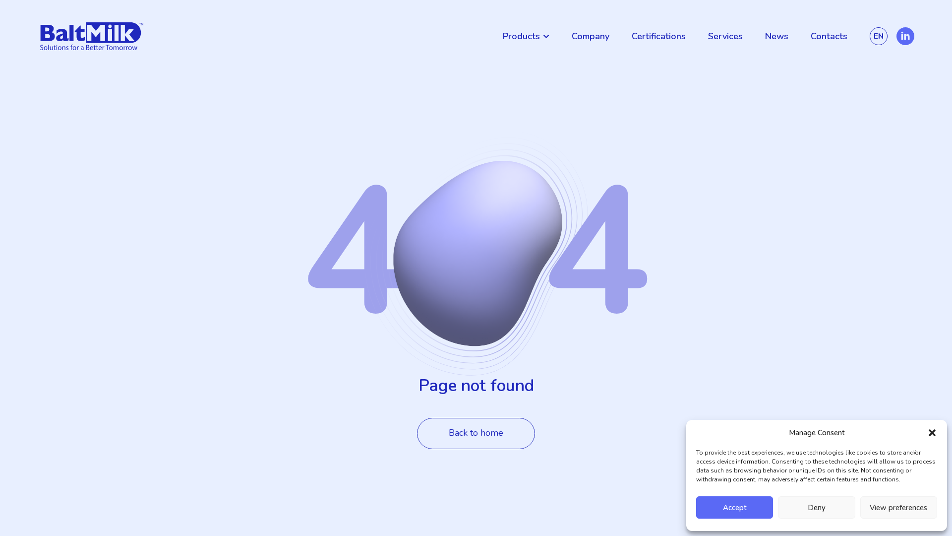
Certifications (659, 36)
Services (725, 36)
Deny (817, 508)
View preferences (898, 508)
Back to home (476, 433)
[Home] (91, 36)
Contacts (829, 36)
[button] (932, 433)
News (776, 36)
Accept (735, 508)
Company (590, 36)
